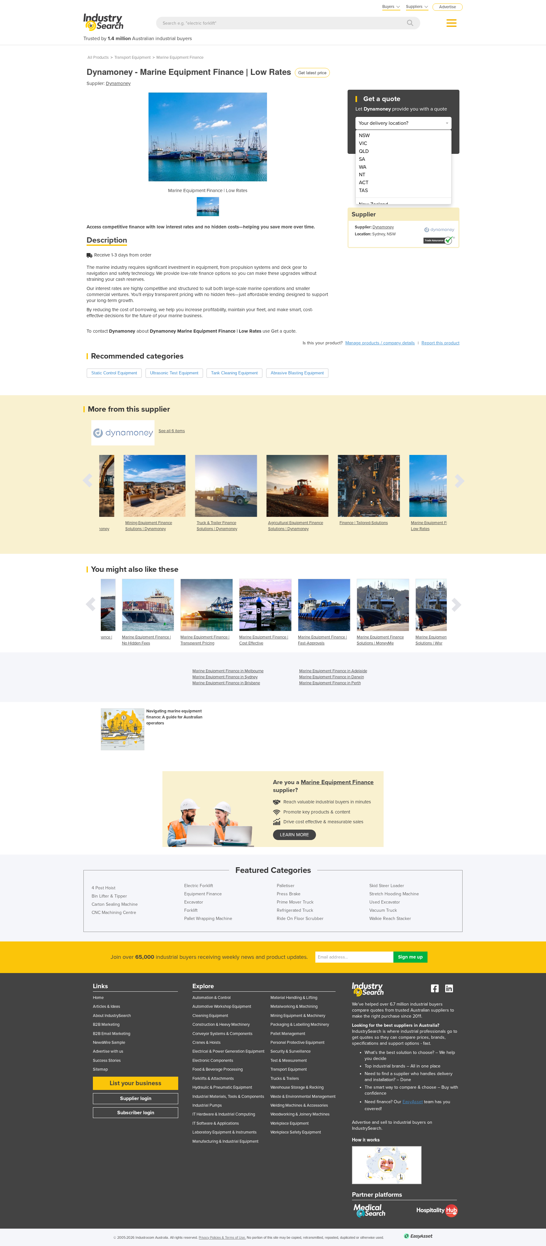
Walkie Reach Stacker (390, 918)
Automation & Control (211, 997)
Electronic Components (212, 1060)
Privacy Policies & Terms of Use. (222, 1238)
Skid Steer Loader (386, 885)
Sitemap (100, 1069)
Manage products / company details (380, 343)
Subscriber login (135, 1113)
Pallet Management (287, 1033)
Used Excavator (384, 902)
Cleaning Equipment (210, 1015)
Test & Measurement (288, 1060)
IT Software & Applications (215, 1123)
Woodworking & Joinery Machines (300, 1114)
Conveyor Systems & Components (222, 1033)
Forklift (190, 910)
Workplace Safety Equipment (295, 1132)
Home (98, 997)
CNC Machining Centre (114, 912)
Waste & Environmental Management (303, 1096)
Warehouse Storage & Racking (297, 1087)
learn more (294, 835)
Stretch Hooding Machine (394, 894)
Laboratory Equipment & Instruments (224, 1132)
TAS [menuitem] (363, 190)
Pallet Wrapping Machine (208, 918)
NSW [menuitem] (364, 135)
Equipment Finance (203, 894)
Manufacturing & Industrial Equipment (225, 1141)
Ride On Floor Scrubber (300, 918)
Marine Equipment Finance (179, 57)
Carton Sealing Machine (115, 904)
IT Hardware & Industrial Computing (223, 1114)
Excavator (193, 902)
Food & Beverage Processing (217, 1069)
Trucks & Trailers (284, 1078)
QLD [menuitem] (364, 151)
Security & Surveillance (290, 1051)
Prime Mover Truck (295, 902)
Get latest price (312, 73)
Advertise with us (108, 1051)
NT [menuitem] (362, 175)
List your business (135, 1083)
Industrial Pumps (207, 1105)
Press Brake (288, 894)
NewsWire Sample (109, 1042)
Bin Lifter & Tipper (109, 896)
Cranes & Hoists (206, 1042)
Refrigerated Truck (295, 910)
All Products (98, 57)
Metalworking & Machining (294, 1006)
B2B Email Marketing (111, 1033)
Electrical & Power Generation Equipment (228, 1051)
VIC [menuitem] (363, 143)
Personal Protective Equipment (297, 1042)
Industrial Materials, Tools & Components (228, 1096)
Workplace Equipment (289, 1123)
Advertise (447, 6)
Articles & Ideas (106, 1006)
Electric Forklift (198, 885)
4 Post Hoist (103, 888)
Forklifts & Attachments (213, 1078)
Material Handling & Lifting (293, 997)
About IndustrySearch (112, 1015)
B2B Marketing (106, 1024)
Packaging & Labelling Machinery (299, 1024)
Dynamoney (118, 83)
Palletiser (285, 885)
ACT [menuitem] (363, 182)
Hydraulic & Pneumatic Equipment (222, 1087)
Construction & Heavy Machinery (221, 1024)
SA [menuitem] (362, 159)
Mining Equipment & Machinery (297, 1015)
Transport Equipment (132, 57)
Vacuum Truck (383, 910)
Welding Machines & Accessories (299, 1105)
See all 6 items (172, 430)
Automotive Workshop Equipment (221, 1006)
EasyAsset (413, 1101)
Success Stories (107, 1060)
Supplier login (135, 1098)
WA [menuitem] (363, 167)
